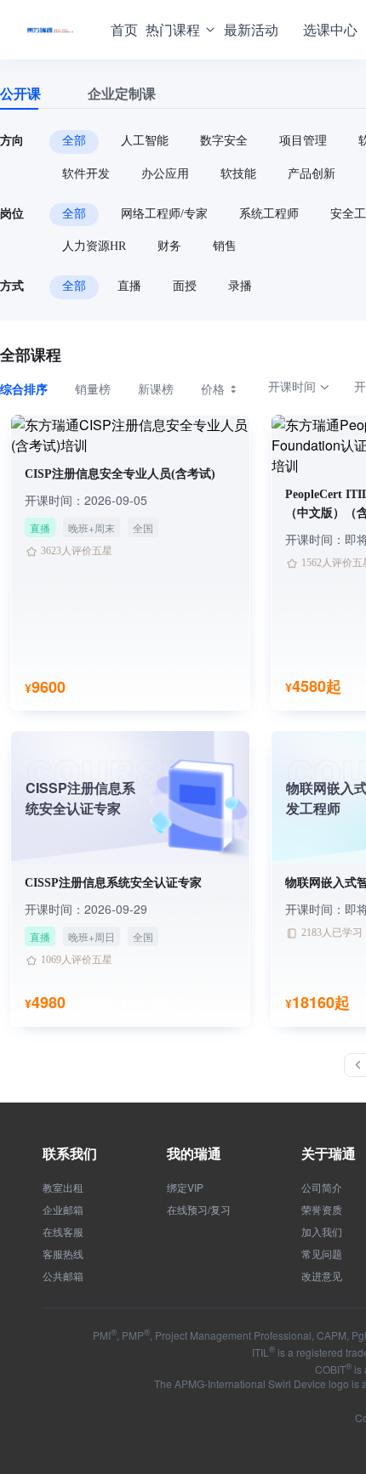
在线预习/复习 (199, 1209)
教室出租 (63, 1187)
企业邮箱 (63, 1209)
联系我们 (70, 1153)
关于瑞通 (328, 1153)
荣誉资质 (321, 1209)
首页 (124, 29)
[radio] (37, 388)
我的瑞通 (194, 1153)
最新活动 (251, 29)
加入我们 (321, 1232)
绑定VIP (185, 1187)
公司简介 (321, 1187)
